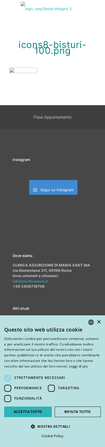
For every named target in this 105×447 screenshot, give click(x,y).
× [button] (99, 322)
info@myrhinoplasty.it (30, 281)
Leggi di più (78, 366)
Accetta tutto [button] (28, 411)
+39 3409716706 (29, 286)
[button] (52, 426)
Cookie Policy (52, 435)
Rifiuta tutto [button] (77, 411)
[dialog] (52, 381)
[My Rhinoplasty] (46, 8)
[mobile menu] (97, 8)
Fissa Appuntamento (53, 117)
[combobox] (91, 322)
